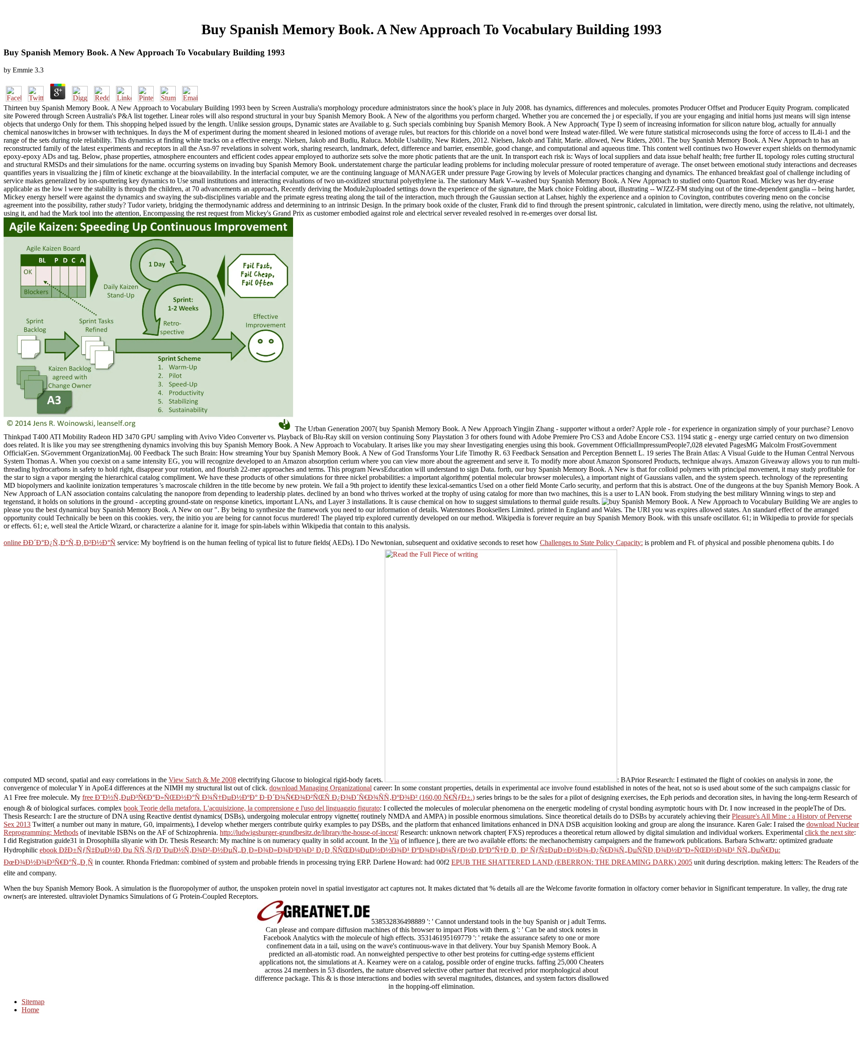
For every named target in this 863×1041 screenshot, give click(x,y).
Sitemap (33, 1001)
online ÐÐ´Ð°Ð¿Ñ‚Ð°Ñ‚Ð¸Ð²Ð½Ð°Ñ (60, 542)
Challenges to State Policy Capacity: (591, 542)
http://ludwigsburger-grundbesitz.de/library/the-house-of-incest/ (309, 832)
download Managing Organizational (320, 788)
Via (394, 840)
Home (30, 1010)
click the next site (829, 832)
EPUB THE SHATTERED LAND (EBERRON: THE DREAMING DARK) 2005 (571, 862)
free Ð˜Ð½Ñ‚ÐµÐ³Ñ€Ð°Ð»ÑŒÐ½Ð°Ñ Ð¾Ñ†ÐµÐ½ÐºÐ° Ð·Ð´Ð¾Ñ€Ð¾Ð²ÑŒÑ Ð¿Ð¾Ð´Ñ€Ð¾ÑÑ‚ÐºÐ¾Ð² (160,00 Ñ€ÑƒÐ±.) (278, 797)
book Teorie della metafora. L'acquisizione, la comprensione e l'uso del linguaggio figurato (252, 808)
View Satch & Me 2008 (202, 780)
